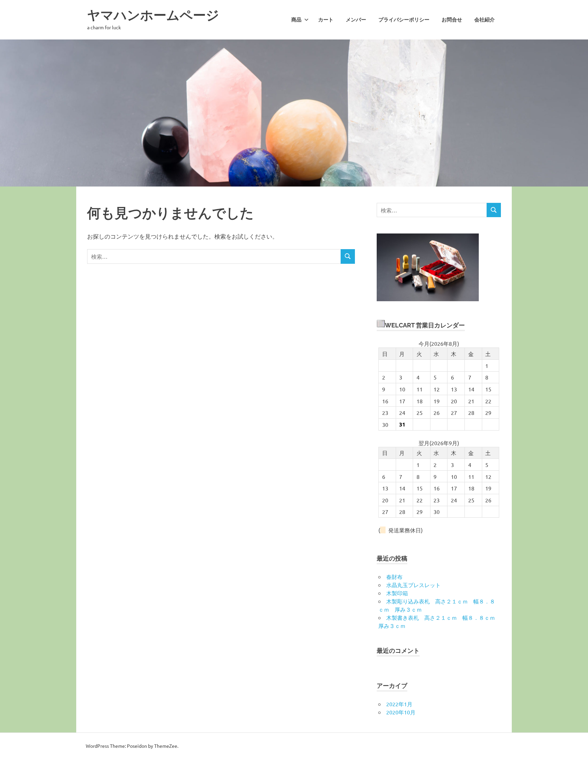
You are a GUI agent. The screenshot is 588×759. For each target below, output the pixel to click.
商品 (296, 20)
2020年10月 (400, 712)
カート (325, 20)
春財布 (394, 576)
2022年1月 (399, 703)
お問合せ (452, 20)
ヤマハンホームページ (153, 15)
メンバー (356, 20)
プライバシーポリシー (403, 20)
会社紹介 (484, 20)
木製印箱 (397, 593)
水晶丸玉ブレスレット (413, 584)
